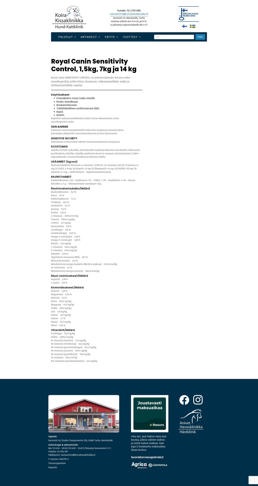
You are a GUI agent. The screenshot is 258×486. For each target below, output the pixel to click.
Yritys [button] (110, 37)
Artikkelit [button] (89, 37)
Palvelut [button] (65, 37)
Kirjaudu (52, 467)
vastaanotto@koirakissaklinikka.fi (129, 13)
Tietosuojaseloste (57, 463)
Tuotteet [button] (130, 37)
